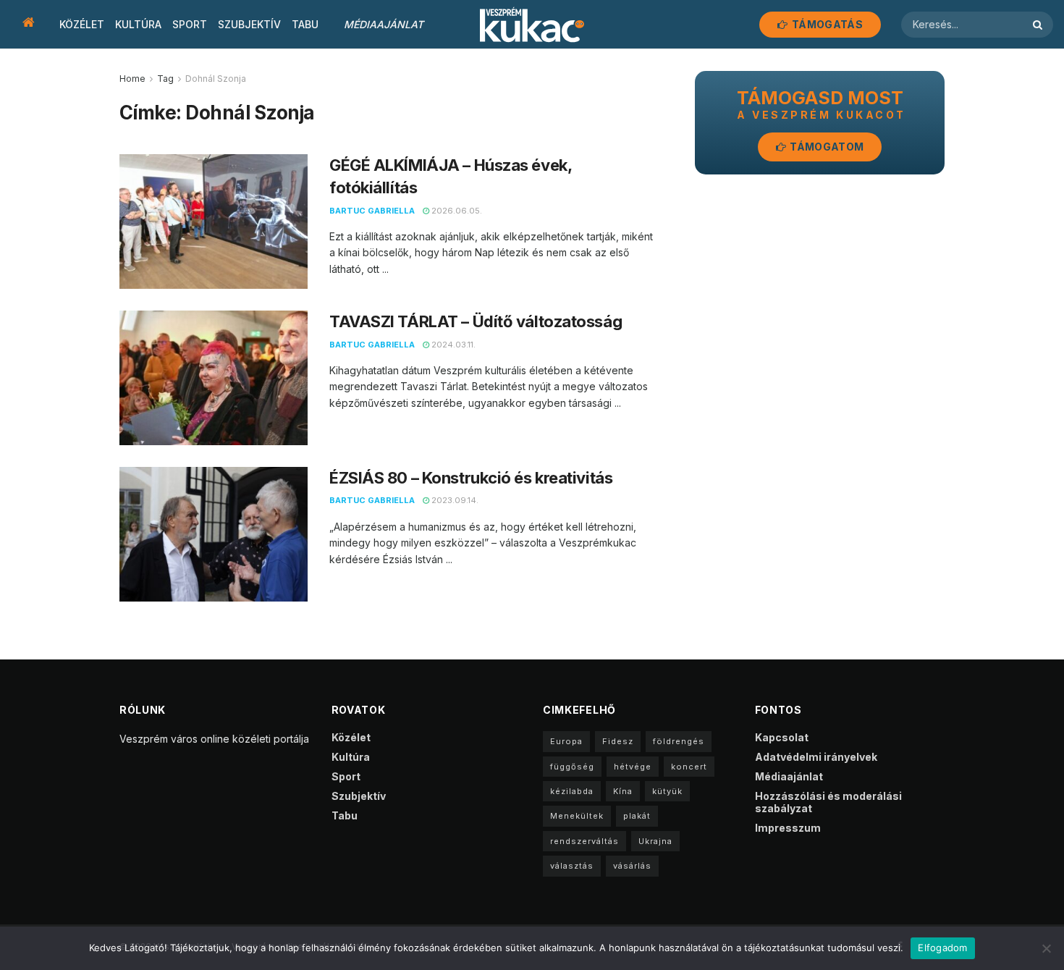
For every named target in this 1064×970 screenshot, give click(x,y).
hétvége (632, 767)
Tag (165, 78)
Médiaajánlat (383, 24)
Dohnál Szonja (215, 78)
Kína (623, 791)
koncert (689, 767)
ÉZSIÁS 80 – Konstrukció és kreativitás (470, 477)
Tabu (305, 24)
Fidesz (617, 741)
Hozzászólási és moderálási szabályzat (828, 802)
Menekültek (577, 816)
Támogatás (826, 24)
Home (132, 78)
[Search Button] (1039, 25)
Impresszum (788, 828)
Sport (189, 24)
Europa (566, 741)
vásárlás (632, 866)
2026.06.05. (455, 211)
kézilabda (572, 791)
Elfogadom (942, 947)
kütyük (667, 791)
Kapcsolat (781, 737)
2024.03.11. (452, 345)
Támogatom (826, 146)
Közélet (81, 24)
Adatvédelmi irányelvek (816, 757)
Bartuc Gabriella (372, 211)
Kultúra (138, 24)
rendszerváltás (584, 841)
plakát (637, 816)
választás (572, 866)
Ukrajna (655, 841)
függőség (572, 767)
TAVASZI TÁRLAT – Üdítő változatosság (475, 321)
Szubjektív (249, 24)
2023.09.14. (453, 500)
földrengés (678, 741)
